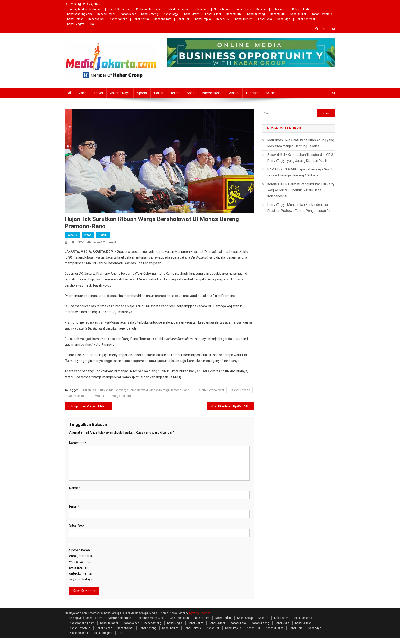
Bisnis (82, 93)
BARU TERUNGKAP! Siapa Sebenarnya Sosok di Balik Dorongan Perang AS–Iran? (300, 172)
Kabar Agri (283, 19)
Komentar (77, 443)
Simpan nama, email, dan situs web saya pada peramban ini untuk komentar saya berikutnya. (81, 564)
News (88, 234)
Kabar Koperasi (305, 19)
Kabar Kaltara (162, 19)
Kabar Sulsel (213, 14)
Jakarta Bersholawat (210, 390)
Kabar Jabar (128, 14)
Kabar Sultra (234, 14)
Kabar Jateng (149, 14)
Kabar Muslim (244, 19)
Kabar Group (243, 9)
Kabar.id (261, 9)
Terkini (103, 234)
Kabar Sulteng (256, 14)
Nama (74, 488)
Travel (98, 93)
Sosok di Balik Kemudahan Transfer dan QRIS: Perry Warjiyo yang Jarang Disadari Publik (300, 158)
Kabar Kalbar (75, 19)
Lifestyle (252, 93)
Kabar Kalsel (96, 19)
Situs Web (76, 525)
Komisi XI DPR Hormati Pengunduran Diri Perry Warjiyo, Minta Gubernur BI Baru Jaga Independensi (300, 190)
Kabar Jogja (171, 14)
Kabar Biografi (76, 24)
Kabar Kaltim (141, 19)
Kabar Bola (265, 19)
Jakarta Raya (120, 93)
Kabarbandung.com (79, 14)
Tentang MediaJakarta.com (84, 9)
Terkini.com (201, 9)
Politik (158, 93)
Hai (92, 24)
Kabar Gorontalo (322, 14)
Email (74, 507)
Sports (142, 93)
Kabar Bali (183, 19)
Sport (191, 93)
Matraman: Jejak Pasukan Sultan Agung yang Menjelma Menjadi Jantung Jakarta (300, 143)
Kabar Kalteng (118, 19)
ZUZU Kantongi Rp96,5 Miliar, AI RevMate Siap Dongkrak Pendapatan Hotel (232, 406)
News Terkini (222, 9)
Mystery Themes (200, 613)
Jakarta (72, 234)
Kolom (270, 93)
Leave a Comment (104, 242)
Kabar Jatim (192, 14)
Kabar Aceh (279, 9)
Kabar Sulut (277, 14)
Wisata (234, 93)
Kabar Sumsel (106, 14)
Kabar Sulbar (298, 14)
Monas (99, 396)
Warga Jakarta (121, 396)
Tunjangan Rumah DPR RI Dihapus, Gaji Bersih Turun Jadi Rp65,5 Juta (91, 406)
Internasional (211, 93)
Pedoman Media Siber (150, 9)
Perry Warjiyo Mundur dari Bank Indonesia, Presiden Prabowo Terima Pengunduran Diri (299, 208)
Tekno (174, 93)
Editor (79, 242)
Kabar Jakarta (301, 9)
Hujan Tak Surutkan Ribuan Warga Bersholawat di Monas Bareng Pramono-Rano (136, 390)
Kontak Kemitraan (119, 9)
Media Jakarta (77, 396)
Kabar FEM (223, 19)
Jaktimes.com (178, 9)
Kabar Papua (203, 19)
